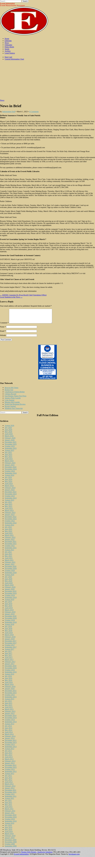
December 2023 (10, 492)
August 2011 (9, 798)
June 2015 (8, 703)
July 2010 (8, 825)
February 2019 (10, 612)
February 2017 (10, 662)
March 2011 (9, 809)
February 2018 (10, 637)
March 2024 (9, 486)
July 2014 (8, 726)
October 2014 (10, 720)
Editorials (8, 41)
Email (3, 331)
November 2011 (10, 792)
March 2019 (9, 610)
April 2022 (9, 533)
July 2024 (8, 477)
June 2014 (8, 728)
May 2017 (8, 655)
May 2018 (8, 631)
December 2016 (10, 666)
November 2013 (11, 742)
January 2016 (9, 689)
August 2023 (9, 500)
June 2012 (8, 778)
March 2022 (9, 535)
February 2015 (10, 711)
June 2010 (8, 827)
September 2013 (11, 747)
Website (3, 335)
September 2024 (11, 473)
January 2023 (9, 515)
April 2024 (9, 483)
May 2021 (8, 556)
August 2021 (9, 550)
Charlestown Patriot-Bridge (15, 392)
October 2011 (10, 794)
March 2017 (9, 660)
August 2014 (9, 724)
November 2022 (11, 519)
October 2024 (10, 471)
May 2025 (8, 457)
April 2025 (9, 459)
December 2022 (10, 517)
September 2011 (10, 796)
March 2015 (9, 709)
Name (3, 327)
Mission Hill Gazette (12, 402)
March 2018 (9, 635)
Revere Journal (10, 406)
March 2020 (9, 585)
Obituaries (8, 45)
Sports (7, 49)
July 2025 (8, 452)
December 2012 (10, 765)
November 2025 (11, 444)
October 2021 (10, 546)
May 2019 (8, 606)
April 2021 (9, 558)
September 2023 (11, 498)
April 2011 (9, 807)
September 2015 (11, 697)
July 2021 (8, 552)
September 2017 (11, 647)
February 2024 (10, 488)
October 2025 (10, 446)
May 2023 (8, 506)
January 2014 (9, 738)
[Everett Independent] (24, 35)
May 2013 (8, 755)
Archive (8, 51)
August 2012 (9, 773)
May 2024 (8, 481)
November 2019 (11, 593)
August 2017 (9, 649)
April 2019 (9, 608)
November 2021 (11, 544)
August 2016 (9, 674)
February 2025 (10, 463)
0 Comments (34, 112)
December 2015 (10, 691)
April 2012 (9, 782)
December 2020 (10, 566)
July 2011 (8, 800)
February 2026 (10, 438)
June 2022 (8, 529)
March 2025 (9, 461)
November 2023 (11, 494)
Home (7, 39)
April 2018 (9, 633)
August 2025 (9, 450)
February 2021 (10, 562)
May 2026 (8, 432)
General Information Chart (14, 59)
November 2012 (11, 767)
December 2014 (10, 715)
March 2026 (9, 436)
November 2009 (11, 842)
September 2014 (11, 722)
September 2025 (11, 448)
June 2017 (8, 653)
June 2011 (8, 802)
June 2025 (8, 454)
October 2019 (10, 595)
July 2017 (8, 651)
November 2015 (11, 693)
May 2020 (8, 581)
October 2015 (10, 695)
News (7, 43)
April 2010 (9, 831)
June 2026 (8, 430)
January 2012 (9, 788)
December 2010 (10, 815)
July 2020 (8, 577)
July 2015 (8, 701)
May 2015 (8, 705)
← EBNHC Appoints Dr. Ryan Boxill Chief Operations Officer (23, 295)
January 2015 (9, 713)
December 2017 (10, 641)
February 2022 (10, 537)
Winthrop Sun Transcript (14, 408)
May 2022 (8, 531)
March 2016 (9, 684)
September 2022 (11, 523)
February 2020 (10, 587)
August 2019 (9, 599)
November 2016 (11, 668)
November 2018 (11, 618)
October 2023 (10, 496)
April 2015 (9, 707)
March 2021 (9, 560)
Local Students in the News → (11, 297)
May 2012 (8, 780)
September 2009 (11, 846)
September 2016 (11, 672)
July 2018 (8, 626)
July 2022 (8, 527)
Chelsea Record (10, 394)
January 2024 (9, 490)
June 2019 (8, 604)
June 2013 (8, 753)
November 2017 (11, 643)
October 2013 (10, 744)
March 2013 (9, 759)
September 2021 (11, 548)
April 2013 (9, 757)
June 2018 (8, 628)
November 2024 (11, 469)
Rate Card (8, 57)
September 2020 (11, 573)
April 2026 (9, 434)
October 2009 (10, 844)
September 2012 (11, 771)
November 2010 (11, 817)
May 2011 (8, 805)
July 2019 (8, 602)
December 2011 (10, 790)
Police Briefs (9, 47)
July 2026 (8, 428)
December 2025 (10, 442)
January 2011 (9, 813)
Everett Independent (7, 3)
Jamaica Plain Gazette (13, 398)
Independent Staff (8, 112)
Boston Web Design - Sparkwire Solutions (36, 852)
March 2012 (9, 784)
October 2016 (10, 670)
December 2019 (10, 591)
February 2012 (10, 786)
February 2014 (10, 736)
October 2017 (10, 645)
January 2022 (9, 539)
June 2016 (8, 678)
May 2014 (8, 730)
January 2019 (9, 614)
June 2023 (8, 504)
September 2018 (11, 622)
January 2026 (9, 440)
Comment (4, 323)
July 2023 (8, 502)
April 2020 (9, 583)
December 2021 (10, 541)
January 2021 (9, 564)
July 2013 (8, 751)
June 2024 (8, 479)
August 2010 (9, 823)
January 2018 (9, 639)
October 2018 (10, 620)
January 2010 (9, 838)
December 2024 (10, 467)
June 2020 (8, 579)
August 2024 (9, 475)
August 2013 (9, 749)
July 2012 (8, 776)
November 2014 (11, 718)
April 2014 (9, 732)
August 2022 (9, 525)
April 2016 (9, 682)
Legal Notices (10, 53)
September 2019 (11, 597)
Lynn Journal (9, 400)
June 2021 (8, 554)
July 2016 (8, 676)
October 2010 (10, 819)
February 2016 (10, 686)
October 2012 (10, 769)
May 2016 (8, 680)
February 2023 (10, 512)
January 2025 (9, 465)
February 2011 (10, 811)
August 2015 (9, 699)
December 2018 (10, 616)
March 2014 (9, 734)
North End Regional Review (15, 404)
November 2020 (11, 568)
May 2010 (8, 829)
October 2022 (10, 521)
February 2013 (10, 761)
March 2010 (9, 834)
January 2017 (9, 664)
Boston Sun (9, 390)
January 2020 (9, 589)
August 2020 (9, 575)
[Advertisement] (47, 81)
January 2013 (9, 763)
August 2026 (9, 425)
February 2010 (10, 836)
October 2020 (10, 570)
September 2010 (11, 821)
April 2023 (9, 508)
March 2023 (9, 510)
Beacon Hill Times (11, 388)
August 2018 (9, 624)
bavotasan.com (74, 854)
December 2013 (10, 740)
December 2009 (10, 840)
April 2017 (9, 657)
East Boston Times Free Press (15, 396)
